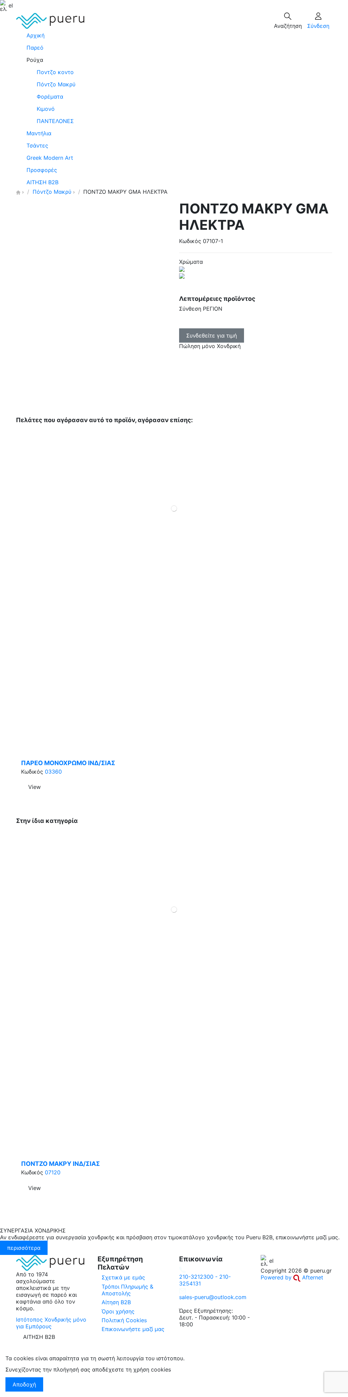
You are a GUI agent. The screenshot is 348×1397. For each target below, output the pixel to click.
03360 (53, 771)
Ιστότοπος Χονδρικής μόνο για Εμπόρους (51, 1323)
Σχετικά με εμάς (123, 1277)
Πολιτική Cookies (124, 1320)
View (34, 786)
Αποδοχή (24, 1384)
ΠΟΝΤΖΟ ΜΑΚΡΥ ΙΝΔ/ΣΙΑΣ (60, 1163)
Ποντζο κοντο (55, 72)
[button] (174, 60)
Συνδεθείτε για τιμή (211, 335)
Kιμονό (46, 108)
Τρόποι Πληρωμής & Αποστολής (127, 1290)
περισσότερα (23, 1247)
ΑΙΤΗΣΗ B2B (39, 1336)
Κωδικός (190, 241)
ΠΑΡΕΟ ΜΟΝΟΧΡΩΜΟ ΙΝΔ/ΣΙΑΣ (68, 762)
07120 (52, 1172)
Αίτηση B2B (116, 1302)
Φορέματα (50, 96)
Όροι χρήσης (118, 1311)
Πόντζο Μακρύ (56, 84)
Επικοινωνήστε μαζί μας (133, 1329)
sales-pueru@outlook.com (212, 1297)
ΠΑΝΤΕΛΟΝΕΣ (55, 121)
